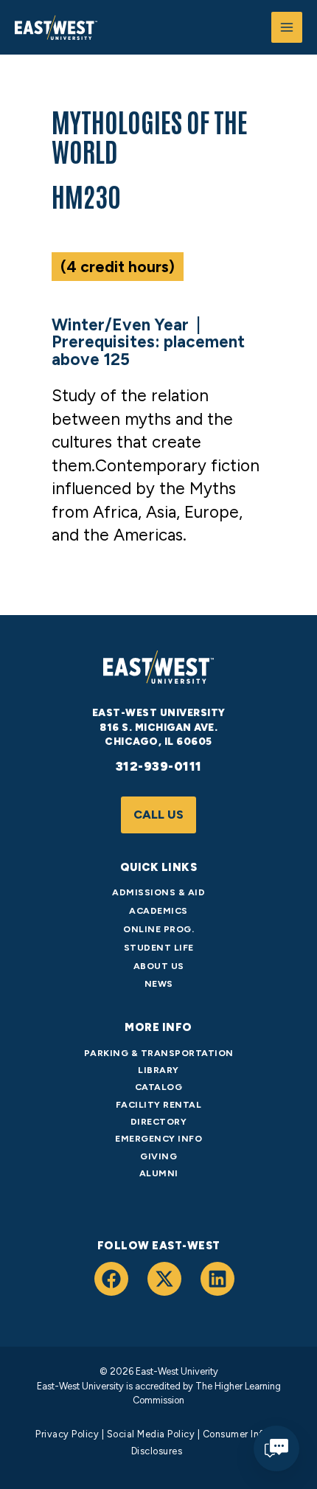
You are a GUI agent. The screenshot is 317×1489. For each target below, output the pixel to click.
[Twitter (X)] (164, 1279)
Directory (158, 1121)
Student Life (159, 947)
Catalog (159, 1086)
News (158, 983)
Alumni (158, 1173)
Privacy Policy (67, 1434)
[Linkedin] (217, 1279)
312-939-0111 (159, 766)
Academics (158, 910)
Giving (158, 1156)
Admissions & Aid (158, 892)
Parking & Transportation (159, 1052)
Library (158, 1069)
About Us (158, 965)
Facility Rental (159, 1104)
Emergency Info (158, 1138)
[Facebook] (111, 1279)
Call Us (158, 815)
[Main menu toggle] (286, 27)
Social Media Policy (151, 1434)
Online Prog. (158, 928)
